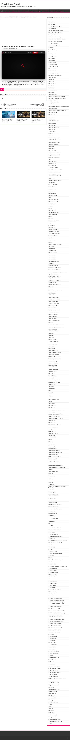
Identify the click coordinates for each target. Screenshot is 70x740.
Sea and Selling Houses (53, 471)
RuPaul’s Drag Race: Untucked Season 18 (57, 467)
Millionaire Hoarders (53, 384)
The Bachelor (52, 538)
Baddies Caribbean (54, 11)
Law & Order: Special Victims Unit (55, 291)
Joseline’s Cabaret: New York (54, 280)
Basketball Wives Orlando (54, 127)
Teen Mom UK (52, 532)
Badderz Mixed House (53, 83)
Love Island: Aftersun (53, 350)
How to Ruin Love (52, 259)
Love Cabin (51, 322)
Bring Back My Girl (53, 161)
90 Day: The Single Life (53, 43)
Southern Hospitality (53, 502)
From (50, 223)
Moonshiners (52, 388)
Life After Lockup (52, 293)
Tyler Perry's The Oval (53, 670)
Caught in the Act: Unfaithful (54, 174)
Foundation (51, 218)
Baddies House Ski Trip (53, 102)
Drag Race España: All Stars (54, 201)
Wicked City (51, 710)
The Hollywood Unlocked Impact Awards (57, 559)
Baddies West (52, 119)
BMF (50, 159)
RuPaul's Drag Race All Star (54, 450)
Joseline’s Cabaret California (54, 276)
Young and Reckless (53, 717)
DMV (50, 197)
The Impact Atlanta (53, 570)
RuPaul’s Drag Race (53, 458)
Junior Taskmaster (52, 282)
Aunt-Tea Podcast (52, 62)
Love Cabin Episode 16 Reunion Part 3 (56, 327)
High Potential (52, 248)
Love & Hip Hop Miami (53, 301)
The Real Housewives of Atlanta (55, 598)
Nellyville (51, 397)
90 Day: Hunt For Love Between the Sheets (57, 39)
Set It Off (51, 473)
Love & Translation (53, 316)
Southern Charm (52, 498)
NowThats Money (52, 405)
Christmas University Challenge (55, 180)
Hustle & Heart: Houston (54, 261)
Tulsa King (51, 661)
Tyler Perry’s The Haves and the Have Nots (57, 678)
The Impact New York (53, 572)
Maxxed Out (51, 373)
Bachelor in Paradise (53, 68)
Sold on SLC (51, 489)
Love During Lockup (53, 329)
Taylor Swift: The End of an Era (55, 527)
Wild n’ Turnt (51, 712)
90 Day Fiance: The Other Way (55, 37)
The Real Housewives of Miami (55, 608)
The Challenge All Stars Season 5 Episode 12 (22, 120)
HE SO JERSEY (51, 246)
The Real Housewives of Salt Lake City (56, 621)
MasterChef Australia (53, 369)
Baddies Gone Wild (15, 11)
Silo (50, 478)
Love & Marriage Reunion (54, 312)
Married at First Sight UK (54, 363)
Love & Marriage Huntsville (54, 310)
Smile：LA (51, 482)
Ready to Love (52, 435)
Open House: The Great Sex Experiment (57, 409)
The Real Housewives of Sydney (55, 623)
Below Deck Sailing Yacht (54, 144)
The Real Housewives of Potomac (55, 615)
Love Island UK (52, 346)
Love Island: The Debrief (54, 354)
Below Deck (51, 135)
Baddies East (10, 4)
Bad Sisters (51, 79)
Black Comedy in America (54, 157)
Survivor (51, 523)
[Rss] (67, 738)
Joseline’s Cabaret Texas (44, 11)
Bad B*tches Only (52, 70)
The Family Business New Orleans (55, 553)
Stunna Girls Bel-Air (53, 513)
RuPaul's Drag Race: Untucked (55, 456)
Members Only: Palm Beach (54, 382)
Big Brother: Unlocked (53, 150)
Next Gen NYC (52, 403)
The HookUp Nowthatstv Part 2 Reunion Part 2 (58, 566)
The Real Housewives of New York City (56, 610)
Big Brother (51, 146)
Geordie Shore (52, 225)
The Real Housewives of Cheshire (55, 606)
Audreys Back (52, 60)
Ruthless (51, 469)
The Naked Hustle (52, 587)
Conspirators (52, 182)
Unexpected (51, 687)
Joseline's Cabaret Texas (54, 274)
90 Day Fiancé (52, 24)
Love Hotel (51, 333)
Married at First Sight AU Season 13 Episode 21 (8, 120)
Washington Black (52, 700)
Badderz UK (51, 85)
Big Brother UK (52, 148)
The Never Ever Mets (53, 591)
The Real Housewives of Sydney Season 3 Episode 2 (37, 104)
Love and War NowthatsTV (54, 320)
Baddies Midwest (24, 11)
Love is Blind (51, 335)
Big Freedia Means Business (54, 152)
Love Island (51, 337)
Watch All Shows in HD (33, 11)
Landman (51, 288)
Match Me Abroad (52, 371)
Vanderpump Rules (53, 691)
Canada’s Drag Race (53, 165)
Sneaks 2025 (51, 484)
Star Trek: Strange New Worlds (55, 504)
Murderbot (51, 392)
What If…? (51, 706)
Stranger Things (52, 511)
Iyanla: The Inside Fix (53, 265)
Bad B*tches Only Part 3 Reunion (55, 75)
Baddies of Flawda (53, 108)
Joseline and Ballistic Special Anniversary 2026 (58, 271)
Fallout (50, 208)
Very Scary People (52, 695)
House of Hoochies (53, 252)
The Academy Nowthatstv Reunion (56, 536)
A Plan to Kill (51, 47)
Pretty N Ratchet (52, 429)
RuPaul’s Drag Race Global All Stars (56, 465)
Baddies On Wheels (53, 112)
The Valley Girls (52, 649)
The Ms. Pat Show (52, 585)
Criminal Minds (52, 186)
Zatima (50, 723)
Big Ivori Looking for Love (54, 155)
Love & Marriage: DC (53, 314)
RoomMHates (52, 443)
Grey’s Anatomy (52, 240)
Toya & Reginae (52, 659)
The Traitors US (52, 642)
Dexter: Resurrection (53, 195)
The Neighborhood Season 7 (55, 589)
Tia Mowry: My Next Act (54, 657)
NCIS (50, 395)
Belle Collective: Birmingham (54, 133)
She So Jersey (52, 475)
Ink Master (51, 263)
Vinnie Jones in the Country (54, 697)
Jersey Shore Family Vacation (55, 267)
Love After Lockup (53, 294)
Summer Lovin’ (52, 521)
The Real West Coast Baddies (55, 625)
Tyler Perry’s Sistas (53, 674)
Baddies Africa (7, 11)
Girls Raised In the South (54, 231)
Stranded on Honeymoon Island (55, 508)
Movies (50, 390)
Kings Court (51, 286)
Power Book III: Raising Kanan (55, 424)
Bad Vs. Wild (51, 81)
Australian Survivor (53, 64)
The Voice (51, 655)
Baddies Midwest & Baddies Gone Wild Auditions (59, 106)
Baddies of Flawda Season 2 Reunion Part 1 (57, 110)
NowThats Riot (52, 407)
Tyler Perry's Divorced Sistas (54, 668)
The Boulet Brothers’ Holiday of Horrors (57, 542)
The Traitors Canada (53, 636)
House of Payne (52, 254)
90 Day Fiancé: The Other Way (55, 34)
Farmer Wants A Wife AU (54, 212)
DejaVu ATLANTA (52, 193)
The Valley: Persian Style (54, 653)
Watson (50, 704)
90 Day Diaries (52, 22)
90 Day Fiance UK (52, 28)
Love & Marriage (52, 307)
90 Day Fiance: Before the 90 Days (56, 32)
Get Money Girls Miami (53, 229)
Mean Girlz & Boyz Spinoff (54, 380)
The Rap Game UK (52, 596)
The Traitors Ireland (53, 638)
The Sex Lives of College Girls (55, 629)
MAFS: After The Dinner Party (55, 356)
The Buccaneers (52, 544)
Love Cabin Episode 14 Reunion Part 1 (56, 324)
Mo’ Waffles (51, 386)
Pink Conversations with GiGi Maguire (56, 414)
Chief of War (51, 178)
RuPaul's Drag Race (53, 448)
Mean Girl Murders (53, 375)
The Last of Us (52, 579)
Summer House (52, 515)
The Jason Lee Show (53, 574)
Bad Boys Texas (52, 77)
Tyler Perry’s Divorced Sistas (54, 672)
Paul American (52, 412)
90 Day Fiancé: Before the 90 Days (56, 30)
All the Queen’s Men (53, 56)
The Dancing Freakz (53, 551)
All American (51, 51)
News (50, 401)
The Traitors (51, 634)
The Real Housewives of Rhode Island (56, 619)
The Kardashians (52, 576)
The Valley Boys (52, 646)
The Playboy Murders (53, 593)
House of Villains (52, 257)
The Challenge (52, 547)
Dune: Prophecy (52, 203)
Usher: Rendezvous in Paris (54, 689)
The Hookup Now (52, 564)
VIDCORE (35, 52)
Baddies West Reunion (54, 120)
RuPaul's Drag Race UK (53, 454)
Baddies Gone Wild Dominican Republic (57, 96)
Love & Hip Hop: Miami (53, 305)
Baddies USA (51, 116)
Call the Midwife (52, 163)
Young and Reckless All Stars (54, 719)
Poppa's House (52, 422)
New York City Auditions (54, 399)
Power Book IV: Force (53, 426)
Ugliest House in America (54, 685)
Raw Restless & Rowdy (53, 433)
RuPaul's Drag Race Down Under (55, 452)
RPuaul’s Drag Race (53, 446)
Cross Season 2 (52, 189)
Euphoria (51, 206)
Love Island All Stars (53, 339)
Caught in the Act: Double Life (55, 172)
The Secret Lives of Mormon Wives (56, 627)
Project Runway (52, 431)
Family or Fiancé (52, 210)
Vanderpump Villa (52, 693)
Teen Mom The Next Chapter (55, 530)
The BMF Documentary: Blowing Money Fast (58, 540)
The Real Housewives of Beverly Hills (56, 600)
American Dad (52, 58)
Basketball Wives (52, 125)
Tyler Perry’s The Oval (53, 680)
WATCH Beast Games (53, 702)
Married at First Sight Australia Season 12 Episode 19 (9, 104)
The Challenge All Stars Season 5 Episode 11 (37, 120)
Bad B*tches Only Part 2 (54, 73)
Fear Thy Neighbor (53, 214)
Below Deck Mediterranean (54, 142)
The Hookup (51, 562)
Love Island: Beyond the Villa (55, 352)
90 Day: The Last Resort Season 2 (55, 41)
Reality (50, 439)
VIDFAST (29, 52)
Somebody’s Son (52, 492)
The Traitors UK (52, 640)
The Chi (50, 549)
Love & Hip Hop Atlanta (53, 297)
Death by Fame (52, 191)
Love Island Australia (53, 343)
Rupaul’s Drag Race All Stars (54, 460)
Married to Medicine (53, 365)
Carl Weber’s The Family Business (55, 169)
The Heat (51, 557)
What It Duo (51, 708)
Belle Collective (52, 129)
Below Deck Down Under (54, 138)
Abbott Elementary (53, 49)
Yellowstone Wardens (53, 714)
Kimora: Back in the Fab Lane (54, 284)
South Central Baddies (53, 494)
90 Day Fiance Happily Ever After (55, 26)
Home (2, 10)
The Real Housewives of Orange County (57, 612)
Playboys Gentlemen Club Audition (56, 418)
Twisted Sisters (52, 663)
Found (50, 216)
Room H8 (51, 441)
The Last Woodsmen (53, 581)
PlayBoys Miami (52, 420)
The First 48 (51, 555)
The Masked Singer (53, 583)
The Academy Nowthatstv (54, 534)
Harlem (50, 242)
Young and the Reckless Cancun (55, 721)
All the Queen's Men (53, 53)
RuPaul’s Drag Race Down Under (55, 463)
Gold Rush (51, 237)
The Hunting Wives (53, 568)
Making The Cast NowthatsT (54, 358)
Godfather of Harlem (53, 235)
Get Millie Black (52, 227)
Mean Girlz (51, 377)
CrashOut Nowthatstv (53, 184)
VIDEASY (41, 52)
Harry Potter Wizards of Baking (55, 244)
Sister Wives (51, 480)
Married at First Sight (11, 16)
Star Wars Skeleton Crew (54, 506)
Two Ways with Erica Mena (54, 666)
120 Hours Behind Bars (53, 19)
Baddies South (52, 114)
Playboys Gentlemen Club (54, 416)
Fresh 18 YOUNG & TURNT (54, 220)
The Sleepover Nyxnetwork (54, 632)
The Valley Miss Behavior (54, 651)
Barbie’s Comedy (52, 123)
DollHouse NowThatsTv (54, 199)
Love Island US (52, 348)
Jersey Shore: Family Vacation (55, 269)
